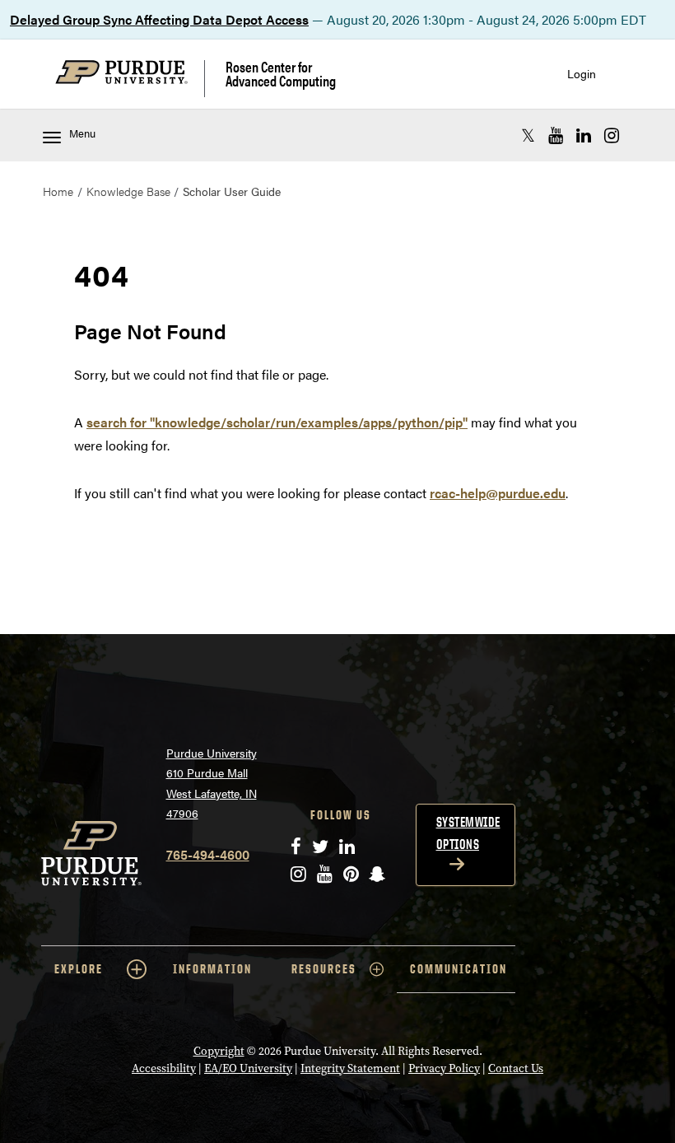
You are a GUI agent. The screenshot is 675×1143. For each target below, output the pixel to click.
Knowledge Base (128, 191)
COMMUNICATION (458, 969)
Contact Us (515, 1068)
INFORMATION (212, 969)
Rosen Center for (281, 73)
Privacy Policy (444, 1068)
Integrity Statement (350, 1068)
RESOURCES (323, 969)
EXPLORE (78, 969)
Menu (82, 133)
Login (581, 74)
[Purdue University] (130, 78)
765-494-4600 (207, 854)
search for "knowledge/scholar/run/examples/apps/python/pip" (277, 422)
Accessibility (164, 1068)
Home (58, 191)
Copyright (218, 1051)
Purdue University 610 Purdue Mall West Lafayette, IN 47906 (211, 783)
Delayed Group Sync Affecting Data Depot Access (159, 19)
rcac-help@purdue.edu (498, 492)
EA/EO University (248, 1068)
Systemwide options (468, 833)
